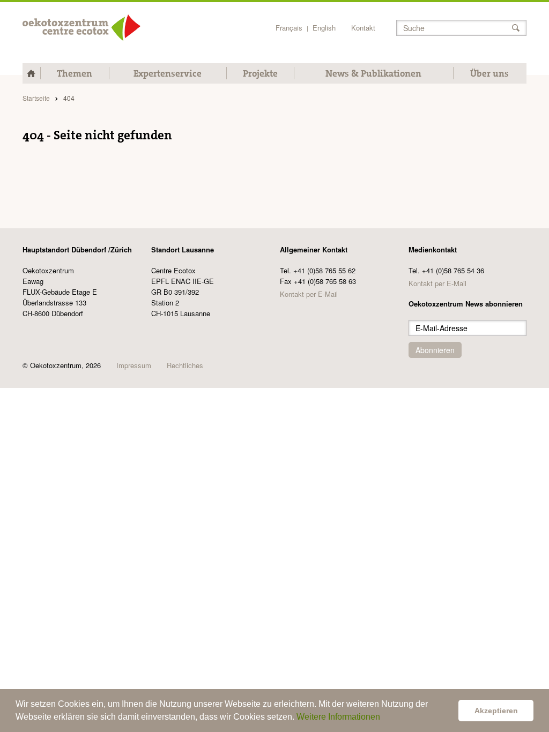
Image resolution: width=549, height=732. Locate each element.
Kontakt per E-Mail (309, 294)
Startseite (36, 97)
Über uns (489, 73)
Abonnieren (435, 350)
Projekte (260, 73)
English (324, 28)
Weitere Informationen (338, 716)
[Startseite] (81, 27)
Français (289, 28)
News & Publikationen (373, 73)
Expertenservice (167, 73)
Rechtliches (185, 365)
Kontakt (363, 28)
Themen (74, 73)
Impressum (133, 365)
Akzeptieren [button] (496, 710)
